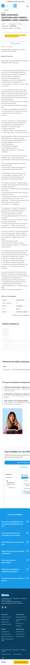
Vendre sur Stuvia (5, 619)
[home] (15, 6)
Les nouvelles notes (20, 634)
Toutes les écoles (20, 631)
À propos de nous (5, 622)
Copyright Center (5, 631)
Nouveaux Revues (20, 636)
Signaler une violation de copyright (21, 315)
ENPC (11, 28)
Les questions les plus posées (21, 620)
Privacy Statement (17, 654)
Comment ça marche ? (6, 617)
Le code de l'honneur (6, 634)
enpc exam (6, 369)
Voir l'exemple (16, 43)
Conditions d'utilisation (6, 654)
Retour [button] (6, 10)
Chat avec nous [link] (19, 623)
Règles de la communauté (7, 636)
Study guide (18, 625)
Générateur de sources (6, 624)
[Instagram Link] (2, 607)
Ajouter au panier (22, 662)
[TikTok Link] (5, 607)
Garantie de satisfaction (21, 617)
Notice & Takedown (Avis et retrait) (7, 639)
